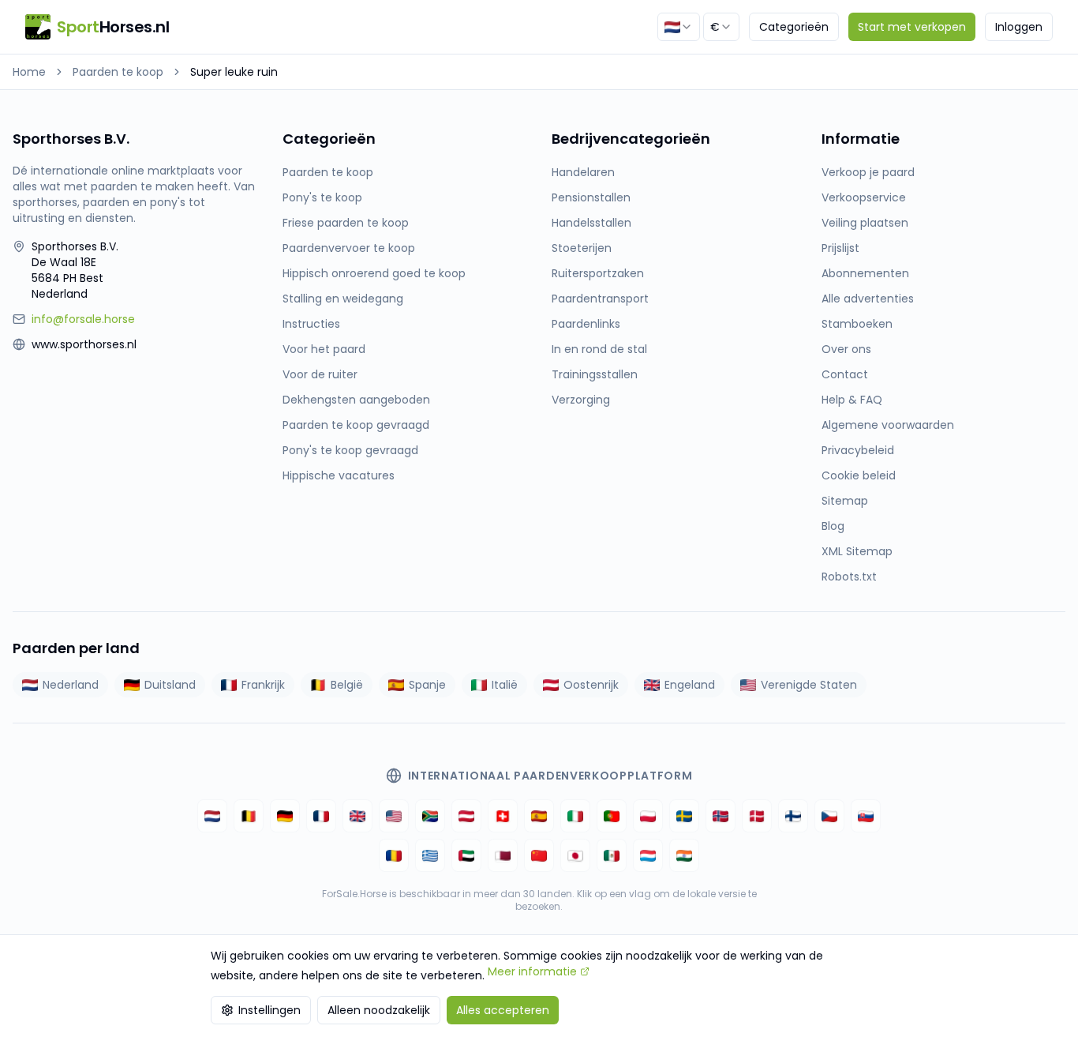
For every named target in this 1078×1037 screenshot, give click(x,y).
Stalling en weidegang (343, 298)
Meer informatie (532, 971)
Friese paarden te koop (346, 223)
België (347, 685)
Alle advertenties (868, 298)
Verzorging (581, 400)
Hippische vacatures (339, 475)
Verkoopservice (864, 197)
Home (29, 72)
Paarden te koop (118, 72)
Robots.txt (849, 576)
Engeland (689, 685)
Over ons (846, 349)
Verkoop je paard (868, 172)
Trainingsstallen (595, 374)
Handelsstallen (591, 223)
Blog (833, 526)
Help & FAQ (852, 400)
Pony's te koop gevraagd (350, 450)
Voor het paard (324, 349)
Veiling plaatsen (865, 223)
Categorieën (794, 27)
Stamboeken (857, 324)
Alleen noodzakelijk (379, 1010)
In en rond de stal (599, 349)
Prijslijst (840, 248)
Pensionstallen (591, 197)
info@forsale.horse (83, 319)
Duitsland (170, 685)
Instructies (311, 324)
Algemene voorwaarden (888, 425)
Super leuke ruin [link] (234, 72)
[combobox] (678, 27)
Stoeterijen (582, 248)
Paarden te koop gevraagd (356, 425)
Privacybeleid (858, 450)
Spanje (427, 685)
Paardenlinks (586, 324)
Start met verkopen (912, 27)
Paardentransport (600, 298)
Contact (845, 374)
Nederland (71, 685)
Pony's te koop (322, 197)
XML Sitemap (857, 551)
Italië (505, 685)
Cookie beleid (859, 475)
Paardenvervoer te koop (349, 248)
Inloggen (1018, 27)
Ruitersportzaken (598, 273)
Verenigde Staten (809, 685)
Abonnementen (865, 273)
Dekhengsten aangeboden (356, 400)
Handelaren (583, 172)
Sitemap (845, 501)
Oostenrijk (591, 685)
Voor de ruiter (320, 374)
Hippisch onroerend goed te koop (374, 273)
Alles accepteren (502, 1010)
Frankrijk (263, 685)
